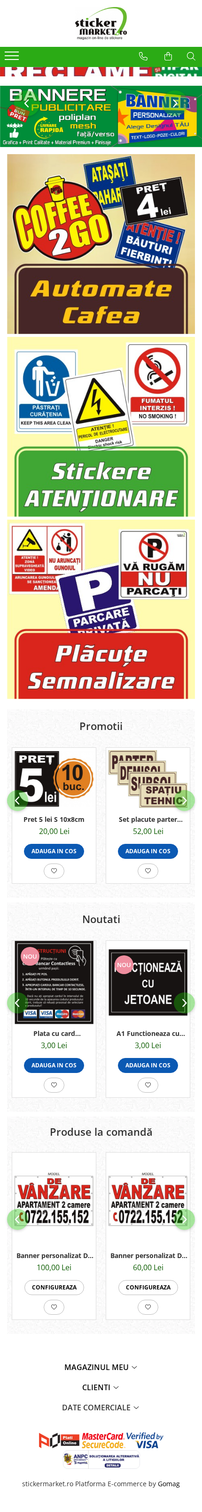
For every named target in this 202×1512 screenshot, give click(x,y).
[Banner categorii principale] (101, 244)
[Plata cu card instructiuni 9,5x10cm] (54, 982)
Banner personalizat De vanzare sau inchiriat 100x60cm (148, 1255)
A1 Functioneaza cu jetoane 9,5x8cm (148, 1033)
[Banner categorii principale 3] (101, 610)
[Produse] (13, 59)
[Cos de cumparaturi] (168, 56)
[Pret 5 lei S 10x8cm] (54, 778)
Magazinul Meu (97, 1367)
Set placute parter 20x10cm (148, 819)
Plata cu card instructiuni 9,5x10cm (54, 1033)
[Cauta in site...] (191, 56)
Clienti (97, 1387)
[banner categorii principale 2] (101, 427)
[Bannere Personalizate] (101, 116)
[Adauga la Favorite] (54, 871)
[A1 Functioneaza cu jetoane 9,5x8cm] (148, 982)
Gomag (168, 1483)
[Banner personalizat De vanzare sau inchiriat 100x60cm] (148, 1199)
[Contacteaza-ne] (143, 56)
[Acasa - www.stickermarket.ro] (101, 23)
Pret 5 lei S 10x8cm (54, 819)
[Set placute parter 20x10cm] (148, 778)
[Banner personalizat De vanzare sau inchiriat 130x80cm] (54, 1199)
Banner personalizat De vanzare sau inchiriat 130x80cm (54, 1255)
